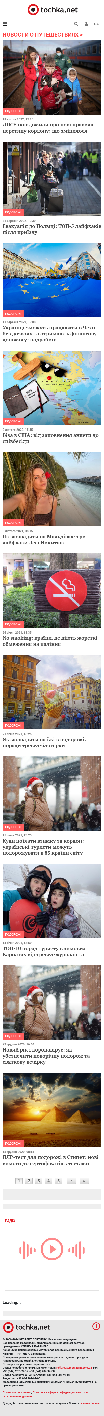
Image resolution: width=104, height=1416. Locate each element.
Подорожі (13, 111)
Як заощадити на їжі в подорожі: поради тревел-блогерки (44, 742)
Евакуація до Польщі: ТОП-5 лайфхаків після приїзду (52, 229)
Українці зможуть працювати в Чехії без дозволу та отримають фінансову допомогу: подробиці (50, 333)
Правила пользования (17, 1392)
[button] (86, 24)
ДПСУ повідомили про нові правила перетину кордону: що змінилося (48, 127)
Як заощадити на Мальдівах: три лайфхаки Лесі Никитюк (44, 539)
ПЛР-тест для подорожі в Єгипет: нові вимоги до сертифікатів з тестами (51, 1160)
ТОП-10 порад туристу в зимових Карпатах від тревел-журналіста (44, 951)
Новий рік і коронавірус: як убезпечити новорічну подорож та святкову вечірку (46, 1055)
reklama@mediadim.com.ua (74, 1367)
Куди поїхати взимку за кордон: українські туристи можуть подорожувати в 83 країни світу (43, 846)
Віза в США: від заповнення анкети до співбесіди (51, 438)
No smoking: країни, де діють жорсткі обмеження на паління (50, 640)
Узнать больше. (91, 1403)
